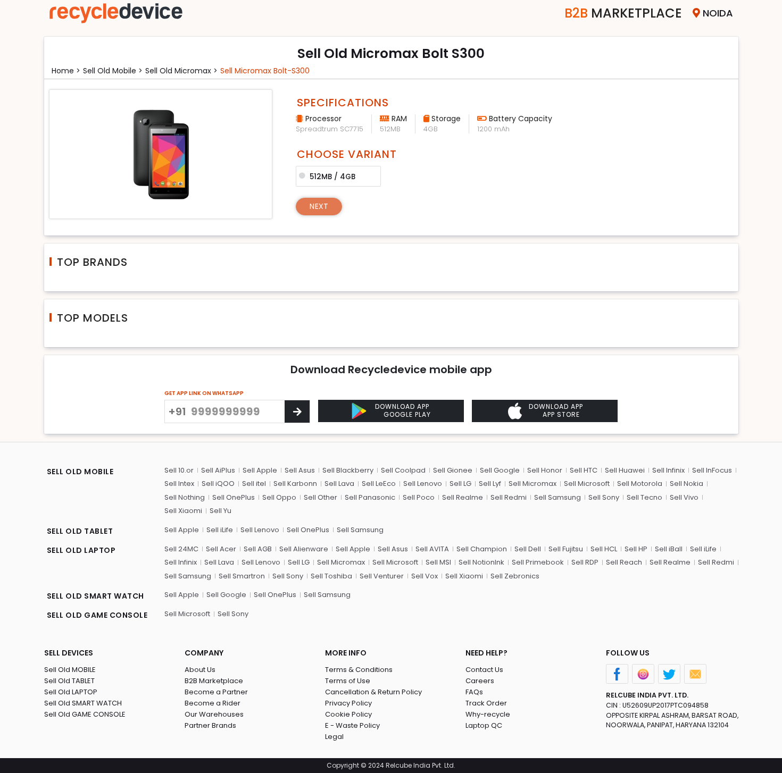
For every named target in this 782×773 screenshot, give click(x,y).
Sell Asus (300, 470)
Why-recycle (487, 714)
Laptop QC (483, 725)
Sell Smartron (242, 576)
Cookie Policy (348, 714)
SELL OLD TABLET (80, 531)
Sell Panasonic (370, 497)
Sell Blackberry (347, 470)
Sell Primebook (538, 562)
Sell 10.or (179, 470)
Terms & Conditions (359, 670)
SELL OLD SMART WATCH (95, 596)
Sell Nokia (686, 483)
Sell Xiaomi (183, 511)
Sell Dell (527, 549)
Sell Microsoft (587, 483)
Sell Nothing (184, 497)
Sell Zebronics (514, 576)
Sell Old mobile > (113, 70)
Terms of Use (347, 681)
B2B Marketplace (214, 681)
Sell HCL (603, 549)
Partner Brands (210, 725)
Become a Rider (212, 703)
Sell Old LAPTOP (70, 692)
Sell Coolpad (403, 470)
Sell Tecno (644, 497)
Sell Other (320, 497)
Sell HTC (583, 470)
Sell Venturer (382, 576)
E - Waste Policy (352, 725)
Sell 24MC (181, 549)
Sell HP (636, 549)
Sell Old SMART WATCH (83, 703)
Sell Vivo (684, 497)
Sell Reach (624, 562)
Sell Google (500, 470)
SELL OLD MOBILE (80, 471)
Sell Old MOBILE (70, 670)
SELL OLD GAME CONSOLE (97, 615)
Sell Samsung (557, 497)
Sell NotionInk (481, 562)
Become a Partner (216, 692)
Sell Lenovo (422, 483)
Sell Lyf (490, 483)
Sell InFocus (712, 470)
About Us (200, 670)
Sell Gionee (452, 470)
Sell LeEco (379, 483)
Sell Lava (339, 483)
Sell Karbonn (295, 483)
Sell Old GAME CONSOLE (85, 714)
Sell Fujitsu (565, 549)
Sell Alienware (303, 549)
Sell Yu (220, 511)
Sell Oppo (279, 497)
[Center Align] (297, 411)
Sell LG (460, 483)
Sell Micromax (532, 483)
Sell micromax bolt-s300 (265, 70)
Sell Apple (260, 470)
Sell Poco (419, 497)
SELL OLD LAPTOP (81, 550)
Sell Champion (481, 549)
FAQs (474, 692)
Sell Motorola (639, 483)
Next (319, 206)
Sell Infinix (668, 470)
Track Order (486, 703)
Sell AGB (258, 549)
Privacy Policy (348, 703)
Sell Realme (462, 497)
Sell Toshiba (331, 576)
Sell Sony (603, 497)
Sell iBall (669, 549)
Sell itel (254, 483)
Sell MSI (438, 562)
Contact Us (484, 670)
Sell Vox (424, 576)
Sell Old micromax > (181, 70)
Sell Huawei (625, 470)
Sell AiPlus (218, 470)
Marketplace (623, 13)
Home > (66, 70)
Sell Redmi (508, 497)
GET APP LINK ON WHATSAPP (204, 393)
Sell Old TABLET (69, 681)
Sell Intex (179, 483)
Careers (479, 681)
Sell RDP (584, 562)
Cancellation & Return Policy (373, 692)
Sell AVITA (432, 549)
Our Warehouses (214, 714)
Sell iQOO (218, 483)
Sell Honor (544, 470)
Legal (334, 737)
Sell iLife (219, 530)
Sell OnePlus (233, 497)
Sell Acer (221, 549)
